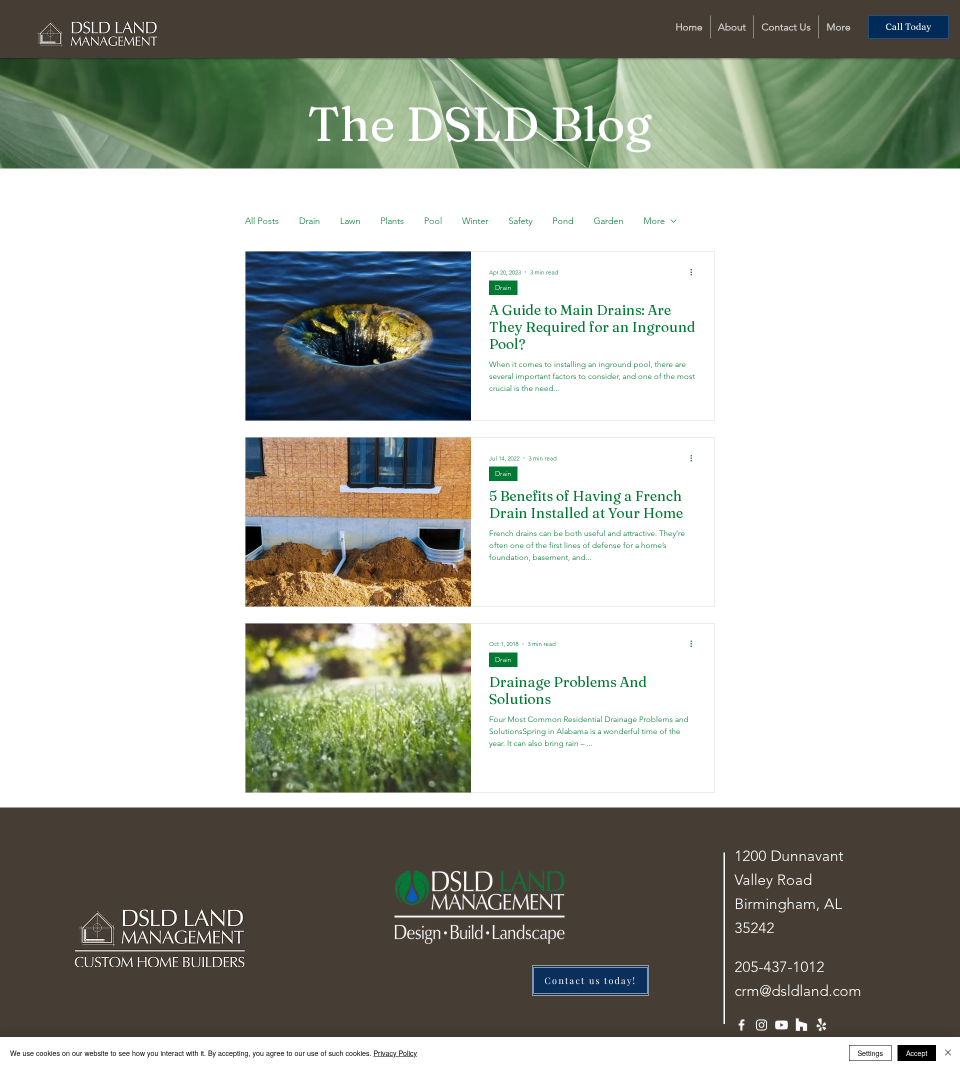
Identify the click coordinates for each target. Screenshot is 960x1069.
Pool (433, 221)
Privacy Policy (395, 1053)
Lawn (350, 221)
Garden (609, 221)
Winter (475, 221)
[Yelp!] (821, 1025)
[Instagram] (761, 1025)
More (654, 221)
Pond (563, 221)
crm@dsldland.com (798, 991)
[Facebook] (741, 1025)
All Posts (262, 221)
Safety (520, 221)
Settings (870, 1053)
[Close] (948, 1053)
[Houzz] (801, 1025)
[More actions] (694, 272)
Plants (392, 221)
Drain (309, 221)
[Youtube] (781, 1025)
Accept (917, 1053)
